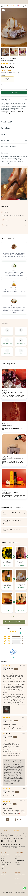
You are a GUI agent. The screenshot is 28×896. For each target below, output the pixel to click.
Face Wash (17, 855)
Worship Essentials (6, 862)
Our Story (4, 875)
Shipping (3, 72)
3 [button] (14, 819)
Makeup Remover (19, 860)
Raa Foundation (5, 855)
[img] (6, 666)
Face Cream (18, 862)
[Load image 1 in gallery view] (5, 52)
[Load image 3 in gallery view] (22, 52)
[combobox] (14, 112)
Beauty (3, 858)
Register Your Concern (18, 877)
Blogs (16, 880)
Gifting (3, 866)
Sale (2, 868)
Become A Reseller (20, 882)
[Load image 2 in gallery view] (14, 52)
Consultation (4, 864)
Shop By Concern (5, 856)
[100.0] (13, 652)
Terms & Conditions (20, 875)
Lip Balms (17, 864)
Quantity (3, 84)
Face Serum (18, 856)
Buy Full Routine (14, 622)
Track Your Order (20, 884)
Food (2, 860)
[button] (1, 5)
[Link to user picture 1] (6, 710)
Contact (3, 876)
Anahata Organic (10, 892)
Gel (16, 858)
